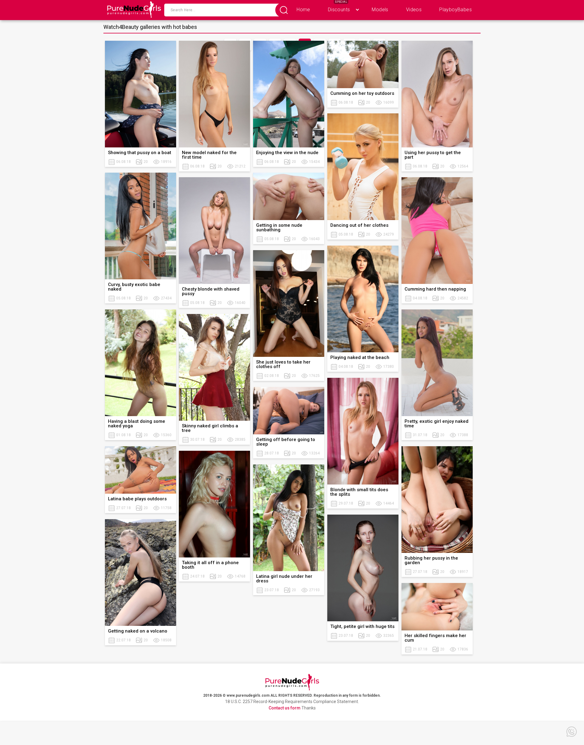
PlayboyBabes (455, 9)
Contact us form (285, 707)
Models (380, 9)
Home (303, 9)
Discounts (339, 9)
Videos (414, 9)
